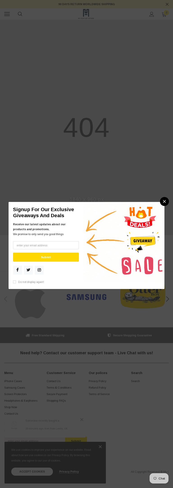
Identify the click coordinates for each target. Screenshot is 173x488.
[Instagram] (39, 270)
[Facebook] (17, 270)
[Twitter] (28, 270)
